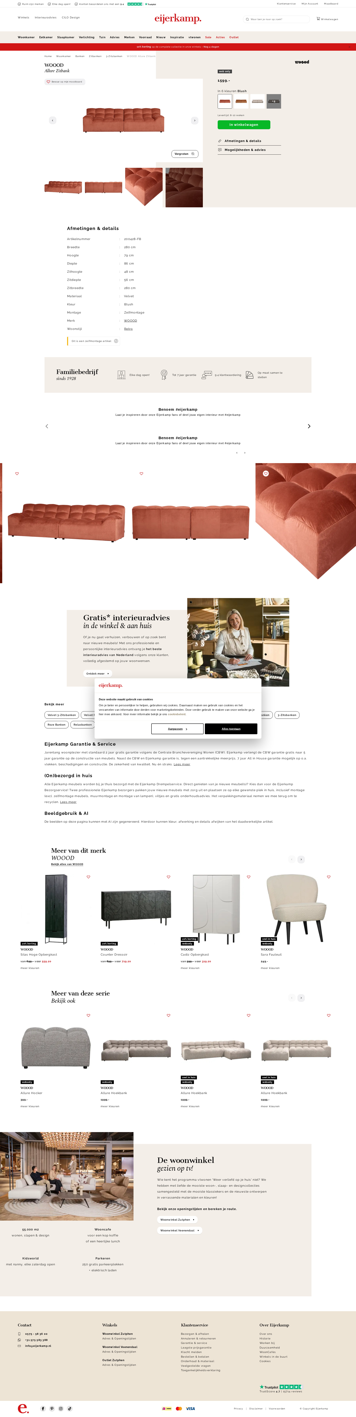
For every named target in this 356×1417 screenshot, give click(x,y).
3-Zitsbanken (114, 56)
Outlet (234, 37)
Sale (208, 37)
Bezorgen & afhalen (195, 1333)
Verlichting (87, 37)
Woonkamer (26, 37)
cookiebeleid (176, 714)
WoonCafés (268, 1352)
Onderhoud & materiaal (197, 1361)
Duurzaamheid (270, 1347)
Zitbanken (95, 56)
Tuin (102, 37)
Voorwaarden (277, 1409)
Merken (129, 37)
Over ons (266, 1333)
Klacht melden (191, 1352)
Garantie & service (194, 1342)
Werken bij (267, 1342)
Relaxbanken (83, 724)
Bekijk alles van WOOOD (67, 864)
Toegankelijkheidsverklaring (201, 1370)
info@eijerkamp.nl (38, 1345)
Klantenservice (286, 3)
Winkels (23, 17)
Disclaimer (256, 1409)
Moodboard (331, 3)
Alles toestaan (231, 728)
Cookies (265, 1361)
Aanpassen (175, 728)
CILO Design (71, 17)
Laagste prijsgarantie (196, 1347)
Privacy (238, 1409)
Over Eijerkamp (274, 1325)
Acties (220, 37)
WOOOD (130, 320)
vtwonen (195, 37)
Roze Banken (56, 724)
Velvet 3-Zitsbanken (62, 715)
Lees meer (182, 764)
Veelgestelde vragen (196, 1365)
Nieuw (161, 37)
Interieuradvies (46, 17)
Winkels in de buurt (274, 1356)
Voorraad (145, 37)
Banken (80, 56)
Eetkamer (46, 37)
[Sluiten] (349, 47)
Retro (128, 329)
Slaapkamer (66, 37)
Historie (265, 1338)
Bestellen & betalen (195, 1356)
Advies (115, 37)
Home (48, 56)
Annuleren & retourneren (198, 1338)
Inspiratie (177, 37)
